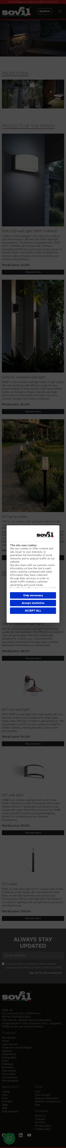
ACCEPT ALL (33, 610)
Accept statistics (33, 603)
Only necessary (33, 595)
